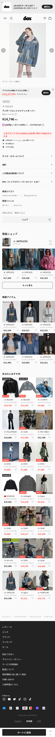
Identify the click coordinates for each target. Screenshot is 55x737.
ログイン (20, 140)
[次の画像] (51, 50)
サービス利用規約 (10, 664)
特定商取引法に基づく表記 (14, 674)
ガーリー (5, 205)
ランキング (7, 642)
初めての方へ (8, 654)
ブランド (6, 637)
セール (5, 647)
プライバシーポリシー (12, 659)
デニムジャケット (30, 195)
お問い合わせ (7, 212)
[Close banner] (2, 2)
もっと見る (27, 285)
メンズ (5, 632)
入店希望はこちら (10, 684)
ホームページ (6, 617)
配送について (20, 212)
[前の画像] (3, 50)
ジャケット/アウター (10, 195)
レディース (7, 626)
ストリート (18, 205)
